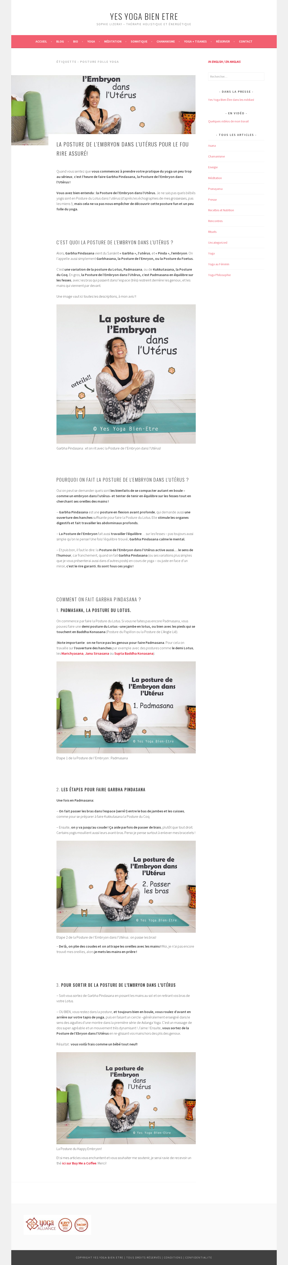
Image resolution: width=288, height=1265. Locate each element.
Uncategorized (217, 242)
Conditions (173, 1257)
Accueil (41, 41)
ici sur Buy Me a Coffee (79, 1163)
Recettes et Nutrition (221, 210)
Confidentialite (198, 1257)
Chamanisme (166, 41)
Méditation (113, 41)
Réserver (223, 41)
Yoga (91, 41)
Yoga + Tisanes (195, 41)
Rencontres (215, 221)
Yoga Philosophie (219, 275)
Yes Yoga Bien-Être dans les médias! (231, 100)
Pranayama (215, 189)
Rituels (212, 232)
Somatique (139, 41)
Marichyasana (72, 653)
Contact (245, 41)
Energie (213, 167)
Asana (212, 146)
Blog (60, 41)
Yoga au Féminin (218, 264)
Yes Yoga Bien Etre (144, 16)
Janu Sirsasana (97, 653)
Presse (212, 200)
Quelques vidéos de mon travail (228, 121)
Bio (75, 41)
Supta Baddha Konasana (133, 653)
